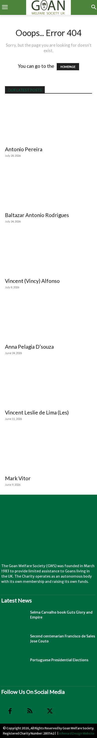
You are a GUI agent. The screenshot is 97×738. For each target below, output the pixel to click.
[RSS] (30, 711)
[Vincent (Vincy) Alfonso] (48, 252)
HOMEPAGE (67, 66)
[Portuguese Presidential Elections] (13, 666)
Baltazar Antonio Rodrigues (37, 215)
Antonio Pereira (23, 149)
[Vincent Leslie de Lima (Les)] (48, 384)
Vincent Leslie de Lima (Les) (37, 412)
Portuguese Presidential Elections (59, 660)
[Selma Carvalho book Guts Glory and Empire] (13, 618)
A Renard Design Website (76, 733)
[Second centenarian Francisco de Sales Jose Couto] (13, 642)
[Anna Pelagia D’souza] (48, 318)
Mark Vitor (18, 478)
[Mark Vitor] (48, 450)
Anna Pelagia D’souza (29, 346)
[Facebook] (10, 711)
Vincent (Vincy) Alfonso (32, 281)
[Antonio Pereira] (48, 121)
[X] (49, 711)
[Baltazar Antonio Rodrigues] (48, 187)
